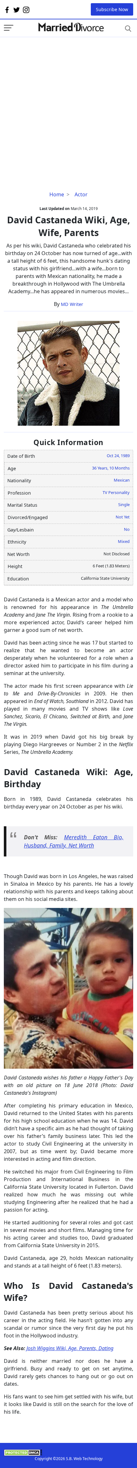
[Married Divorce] (70, 27)
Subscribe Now (112, 9)
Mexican (122, 480)
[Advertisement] (68, 105)
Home (56, 194)
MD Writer (72, 304)
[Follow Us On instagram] (26, 9)
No (127, 529)
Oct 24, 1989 (118, 455)
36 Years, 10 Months (111, 468)
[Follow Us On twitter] (16, 9)
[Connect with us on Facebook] (7, 9)
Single (124, 504)
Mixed (124, 541)
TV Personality (116, 492)
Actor (81, 194)
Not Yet (123, 517)
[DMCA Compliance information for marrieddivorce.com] (68, 1452)
